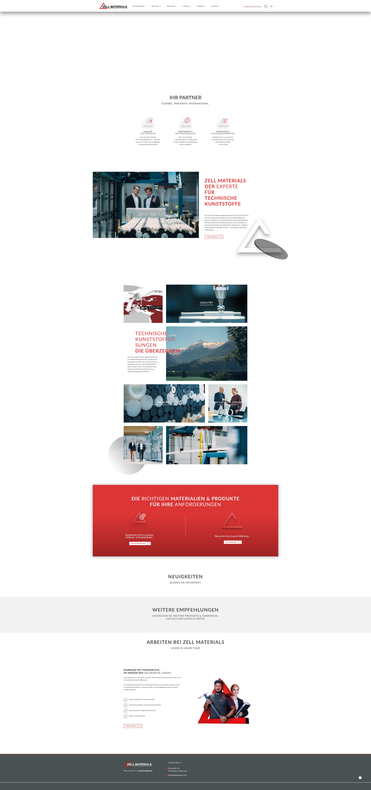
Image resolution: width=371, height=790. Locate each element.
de (271, 6)
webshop (215, 6)
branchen (171, 6)
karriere (200, 6)
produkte (155, 6)
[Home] (113, 6)
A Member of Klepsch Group (252, 6)
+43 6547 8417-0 (174, 763)
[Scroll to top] (360, 777)
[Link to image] (148, 120)
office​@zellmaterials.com (177, 775)
